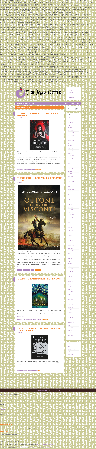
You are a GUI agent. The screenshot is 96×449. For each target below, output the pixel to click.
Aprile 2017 (70, 294)
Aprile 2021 (70, 171)
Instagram (71, 90)
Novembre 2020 (71, 184)
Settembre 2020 (71, 189)
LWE (59, 390)
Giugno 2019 (70, 227)
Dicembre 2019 (70, 212)
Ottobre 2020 (70, 186)
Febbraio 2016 (70, 314)
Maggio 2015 (70, 327)
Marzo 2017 (70, 296)
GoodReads (71, 97)
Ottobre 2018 (70, 248)
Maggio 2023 (70, 125)
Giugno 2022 (70, 148)
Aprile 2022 (70, 153)
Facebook (71, 92)
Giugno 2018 (70, 258)
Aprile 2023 (70, 127)
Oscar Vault (30, 319)
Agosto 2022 (70, 143)
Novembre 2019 (71, 214)
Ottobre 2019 (70, 217)
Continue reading (21, 166)
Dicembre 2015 (70, 320)
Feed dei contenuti (71, 349)
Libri (24, 169)
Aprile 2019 (70, 232)
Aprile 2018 (70, 263)
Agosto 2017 (70, 284)
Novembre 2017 (71, 276)
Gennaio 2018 (70, 271)
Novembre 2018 (71, 245)
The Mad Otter (43, 92)
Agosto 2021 (70, 163)
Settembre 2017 (70, 281)
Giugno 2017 (70, 289)
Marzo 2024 (70, 119)
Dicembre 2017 (70, 273)
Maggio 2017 (70, 291)
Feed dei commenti (71, 351)
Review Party (32, 169)
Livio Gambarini (27, 269)
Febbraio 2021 (70, 176)
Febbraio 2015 (70, 335)
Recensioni (28, 169)
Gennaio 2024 (70, 122)
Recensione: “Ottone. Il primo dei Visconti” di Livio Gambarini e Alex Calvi (39, 179)
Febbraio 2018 (70, 268)
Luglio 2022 (70, 145)
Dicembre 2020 (71, 181)
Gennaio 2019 (70, 240)
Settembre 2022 (71, 140)
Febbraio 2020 (70, 207)
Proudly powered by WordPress (42, 390)
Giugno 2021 (70, 166)
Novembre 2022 (71, 135)
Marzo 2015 (70, 332)
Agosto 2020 (70, 191)
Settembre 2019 (71, 220)
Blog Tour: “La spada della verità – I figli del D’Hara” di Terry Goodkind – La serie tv (39, 329)
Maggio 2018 (70, 261)
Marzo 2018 (70, 266)
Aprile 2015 (70, 330)
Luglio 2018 (70, 255)
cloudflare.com (5, 394)
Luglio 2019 (70, 225)
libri (36, 169)
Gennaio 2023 (70, 130)
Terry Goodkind (35, 370)
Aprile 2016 (70, 309)
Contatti (73, 103)
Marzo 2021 (70, 173)
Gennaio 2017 (70, 302)
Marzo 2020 (70, 204)
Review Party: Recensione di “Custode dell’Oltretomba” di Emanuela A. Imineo (37, 114)
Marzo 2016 (70, 312)
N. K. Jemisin (26, 319)
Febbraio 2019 (70, 237)
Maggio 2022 (70, 150)
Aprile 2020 (70, 202)
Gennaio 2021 (70, 178)
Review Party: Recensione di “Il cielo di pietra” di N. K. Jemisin (39, 278)
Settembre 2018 (71, 250)
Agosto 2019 (70, 222)
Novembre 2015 (71, 322)
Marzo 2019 (70, 235)
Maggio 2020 (70, 199)
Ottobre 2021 (70, 158)
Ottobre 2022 (70, 137)
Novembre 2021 (71, 155)
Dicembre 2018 (70, 243)
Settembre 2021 (71, 161)
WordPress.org (70, 354)
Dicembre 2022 (71, 132)
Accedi (69, 346)
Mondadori (21, 319)
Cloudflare (2, 409)
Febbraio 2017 (70, 299)
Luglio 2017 (70, 286)
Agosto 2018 (70, 253)
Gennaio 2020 (70, 209)
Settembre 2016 (71, 307)
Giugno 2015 (70, 325)
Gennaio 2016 (70, 317)
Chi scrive (67, 103)
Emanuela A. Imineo (20, 169)
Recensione (39, 169)
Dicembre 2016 (70, 304)
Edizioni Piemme (19, 269)
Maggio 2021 (70, 168)
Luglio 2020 (70, 194)
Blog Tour (19, 370)
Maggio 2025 (70, 117)
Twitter (70, 94)
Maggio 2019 (70, 230)
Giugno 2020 (70, 196)
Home (78, 103)
